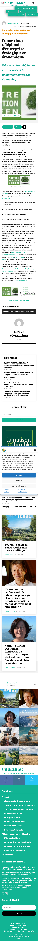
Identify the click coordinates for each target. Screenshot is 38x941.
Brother (24, 269)
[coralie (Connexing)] (4, 23)
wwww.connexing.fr (20, 280)
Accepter (19, 475)
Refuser (19, 481)
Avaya (4, 259)
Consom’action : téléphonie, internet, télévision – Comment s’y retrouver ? (18, 868)
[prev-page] (3, 893)
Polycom (10, 271)
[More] (24, 127)
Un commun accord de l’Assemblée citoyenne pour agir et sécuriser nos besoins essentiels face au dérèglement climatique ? (19, 364)
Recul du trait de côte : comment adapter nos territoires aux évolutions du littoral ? (18, 384)
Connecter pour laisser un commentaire (19, 311)
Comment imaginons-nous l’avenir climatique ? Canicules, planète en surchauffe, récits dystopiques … (17, 393)
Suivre (35, 684)
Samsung (31, 269)
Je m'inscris (19, 913)
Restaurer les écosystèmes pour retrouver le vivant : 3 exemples (19, 507)
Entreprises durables (11, 115)
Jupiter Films (9, 555)
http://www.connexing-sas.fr (19, 300)
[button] (35, 450)
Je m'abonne (19, 420)
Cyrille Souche (10, 611)
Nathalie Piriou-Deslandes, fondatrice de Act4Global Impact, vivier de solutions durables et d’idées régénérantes (18, 375)
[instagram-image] (9, 698)
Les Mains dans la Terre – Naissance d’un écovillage (16, 547)
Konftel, (4, 271)
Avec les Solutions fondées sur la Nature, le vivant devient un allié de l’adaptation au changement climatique (18, 499)
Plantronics (6, 269)
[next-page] (6, 893)
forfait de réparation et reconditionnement (14, 253)
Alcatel (11, 257)
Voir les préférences (19, 486)
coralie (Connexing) (13, 23)
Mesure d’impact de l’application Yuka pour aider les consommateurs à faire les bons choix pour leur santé (19, 880)
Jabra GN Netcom (16, 269)
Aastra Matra (19, 257)
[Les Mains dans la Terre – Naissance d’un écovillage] (19, 528)
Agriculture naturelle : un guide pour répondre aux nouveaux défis (18, 874)
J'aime (6, 776)
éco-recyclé (6, 198)
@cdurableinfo (12, 683)
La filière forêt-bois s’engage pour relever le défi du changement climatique (17, 888)
